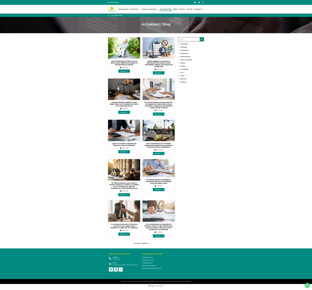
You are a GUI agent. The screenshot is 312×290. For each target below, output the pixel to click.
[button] (307, 285)
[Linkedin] (199, 2)
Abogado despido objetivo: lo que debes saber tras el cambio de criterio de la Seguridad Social (124, 104)
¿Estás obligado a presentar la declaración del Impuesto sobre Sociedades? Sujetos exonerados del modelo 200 (158, 63)
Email (114, 263)
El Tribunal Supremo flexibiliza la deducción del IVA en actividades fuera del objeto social (158, 181)
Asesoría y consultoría (149, 9)
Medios (175, 9)
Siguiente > (145, 243)
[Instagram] (203, 2)
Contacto (182, 9)
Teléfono (115, 257)
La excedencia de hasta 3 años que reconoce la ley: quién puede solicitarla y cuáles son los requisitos (124, 226)
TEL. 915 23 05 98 (112, 2)
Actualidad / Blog (166, 9)
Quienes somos (124, 9)
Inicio (108, 15)
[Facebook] (195, 2)
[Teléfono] (110, 258)
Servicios (189, 9)
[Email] (110, 264)
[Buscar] (202, 39)
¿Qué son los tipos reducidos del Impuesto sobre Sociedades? (124, 144)
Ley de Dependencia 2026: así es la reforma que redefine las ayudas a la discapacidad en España (124, 63)
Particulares (134, 9)
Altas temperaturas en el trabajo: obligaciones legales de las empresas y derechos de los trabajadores (159, 145)
